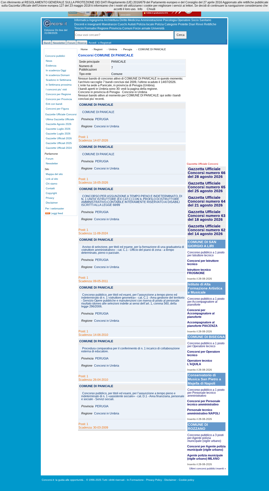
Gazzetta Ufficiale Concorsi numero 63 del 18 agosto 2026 (206, 215)
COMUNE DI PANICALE (96, 104)
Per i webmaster (54, 208)
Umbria (113, 49)
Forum (49, 158)
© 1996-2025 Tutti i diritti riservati (105, 479)
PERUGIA (102, 119)
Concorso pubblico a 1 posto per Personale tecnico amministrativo (206, 392)
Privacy (50, 197)
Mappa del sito (54, 174)
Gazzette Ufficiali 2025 (59, 143)
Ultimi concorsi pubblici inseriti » (207, 468)
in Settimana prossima (59, 84)
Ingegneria (96, 20)
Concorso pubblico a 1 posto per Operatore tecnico (206, 345)
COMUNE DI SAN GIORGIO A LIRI (202, 244)
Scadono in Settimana (58, 79)
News (49, 60)
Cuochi (122, 24)
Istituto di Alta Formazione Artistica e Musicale (205, 288)
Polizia (159, 24)
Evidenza (51, 65)
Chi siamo (51, 183)
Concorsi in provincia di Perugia (99, 92)
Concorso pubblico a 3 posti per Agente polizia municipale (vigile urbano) (205, 437)
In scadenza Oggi (56, 70)
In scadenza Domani (58, 75)
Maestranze (109, 24)
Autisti (132, 24)
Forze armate (141, 28)
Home (84, 49)
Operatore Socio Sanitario (194, 20)
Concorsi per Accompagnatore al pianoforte (200, 313)
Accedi (92, 42)
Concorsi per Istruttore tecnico (203, 262)
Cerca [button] (180, 34)
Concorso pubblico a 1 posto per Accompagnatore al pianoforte (206, 301)
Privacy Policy (154, 479)
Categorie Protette (176, 24)
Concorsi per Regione (58, 94)
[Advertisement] (206, 104)
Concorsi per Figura (57, 108)
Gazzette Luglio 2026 (58, 128)
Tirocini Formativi (85, 28)
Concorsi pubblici (55, 55)
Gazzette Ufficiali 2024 (59, 147)
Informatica (81, 20)
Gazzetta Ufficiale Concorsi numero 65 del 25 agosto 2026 (206, 187)
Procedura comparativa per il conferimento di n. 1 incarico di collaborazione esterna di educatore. (130, 350)
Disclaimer (52, 202)
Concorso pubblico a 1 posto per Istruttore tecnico (206, 254)
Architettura (111, 20)
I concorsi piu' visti (56, 89)
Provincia (115, 28)
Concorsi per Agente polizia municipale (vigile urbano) (206, 448)
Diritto (123, 20)
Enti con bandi (54, 103)
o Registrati (104, 42)
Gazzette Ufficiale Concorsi (60, 114)
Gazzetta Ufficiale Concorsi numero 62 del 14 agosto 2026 (206, 230)
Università (157, 28)
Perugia (127, 49)
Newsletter (52, 163)
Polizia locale (145, 24)
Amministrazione (151, 20)
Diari (192, 24)
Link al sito (52, 178)
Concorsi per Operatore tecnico (203, 353)
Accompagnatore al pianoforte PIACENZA (202, 324)
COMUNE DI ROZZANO (198, 427)
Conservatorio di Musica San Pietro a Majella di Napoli (204, 379)
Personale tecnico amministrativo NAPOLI (203, 411)
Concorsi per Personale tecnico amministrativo (203, 403)
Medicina (134, 20)
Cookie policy (186, 479)
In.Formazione (135, 479)
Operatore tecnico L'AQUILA (199, 362)
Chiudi (151, 9)
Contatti (50, 188)
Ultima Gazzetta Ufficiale (60, 119)
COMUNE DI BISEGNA (206, 337)
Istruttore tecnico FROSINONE (199, 271)
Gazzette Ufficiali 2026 (59, 138)
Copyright (51, 193)
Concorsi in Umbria (134, 92)
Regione (103, 28)
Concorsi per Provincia (59, 99)
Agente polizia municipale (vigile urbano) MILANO (205, 457)
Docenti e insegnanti (87, 24)
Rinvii (199, 24)
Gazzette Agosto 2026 (58, 124)
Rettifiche (210, 24)
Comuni (127, 28)
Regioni (98, 49)
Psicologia (170, 20)
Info (140, 9)
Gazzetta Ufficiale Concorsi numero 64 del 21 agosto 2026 (206, 201)
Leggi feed (56, 213)
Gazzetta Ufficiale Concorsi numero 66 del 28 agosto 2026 (206, 172)
